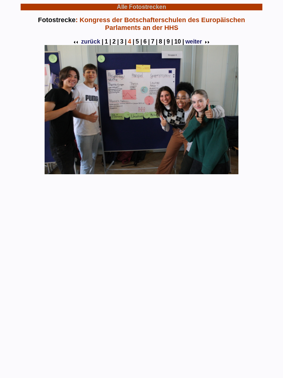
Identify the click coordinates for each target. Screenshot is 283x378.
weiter (193, 41)
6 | (146, 41)
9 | (170, 41)
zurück (91, 41)
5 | (139, 41)
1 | (108, 41)
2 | (115, 41)
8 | (162, 41)
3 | (123, 41)
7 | (154, 41)
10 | (179, 41)
